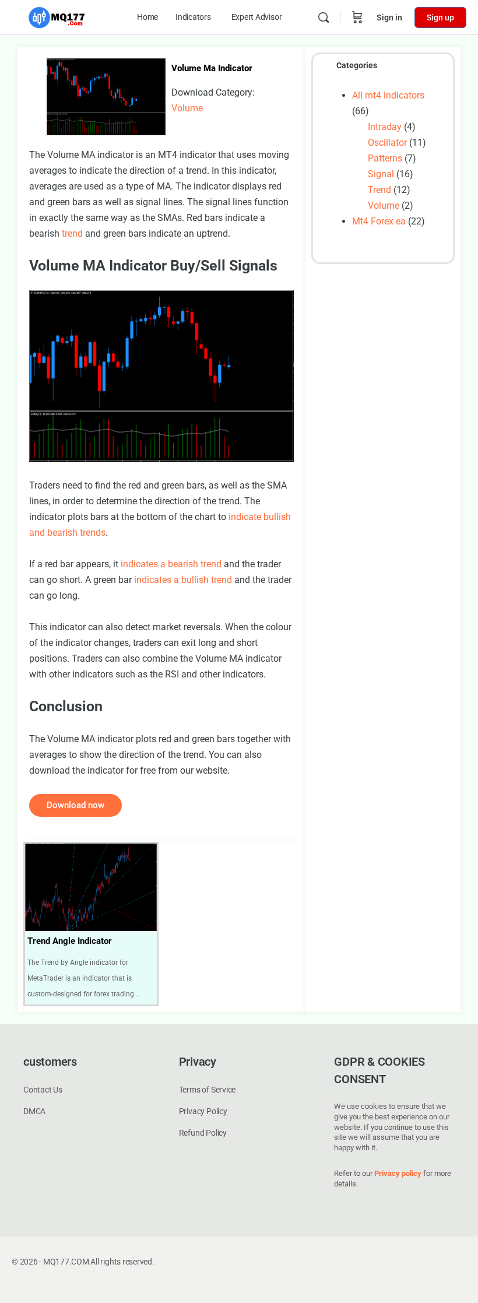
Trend (379, 189)
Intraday (385, 126)
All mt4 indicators (388, 95)
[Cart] (357, 17)
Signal (381, 174)
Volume (187, 108)
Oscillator (387, 142)
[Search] (323, 17)
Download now (75, 805)
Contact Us (42, 1089)
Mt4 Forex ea (379, 221)
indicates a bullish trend (183, 579)
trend (72, 233)
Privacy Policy (203, 1111)
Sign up (440, 17)
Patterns (385, 158)
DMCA (34, 1111)
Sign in (389, 17)
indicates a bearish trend (171, 564)
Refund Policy (203, 1132)
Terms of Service (207, 1089)
